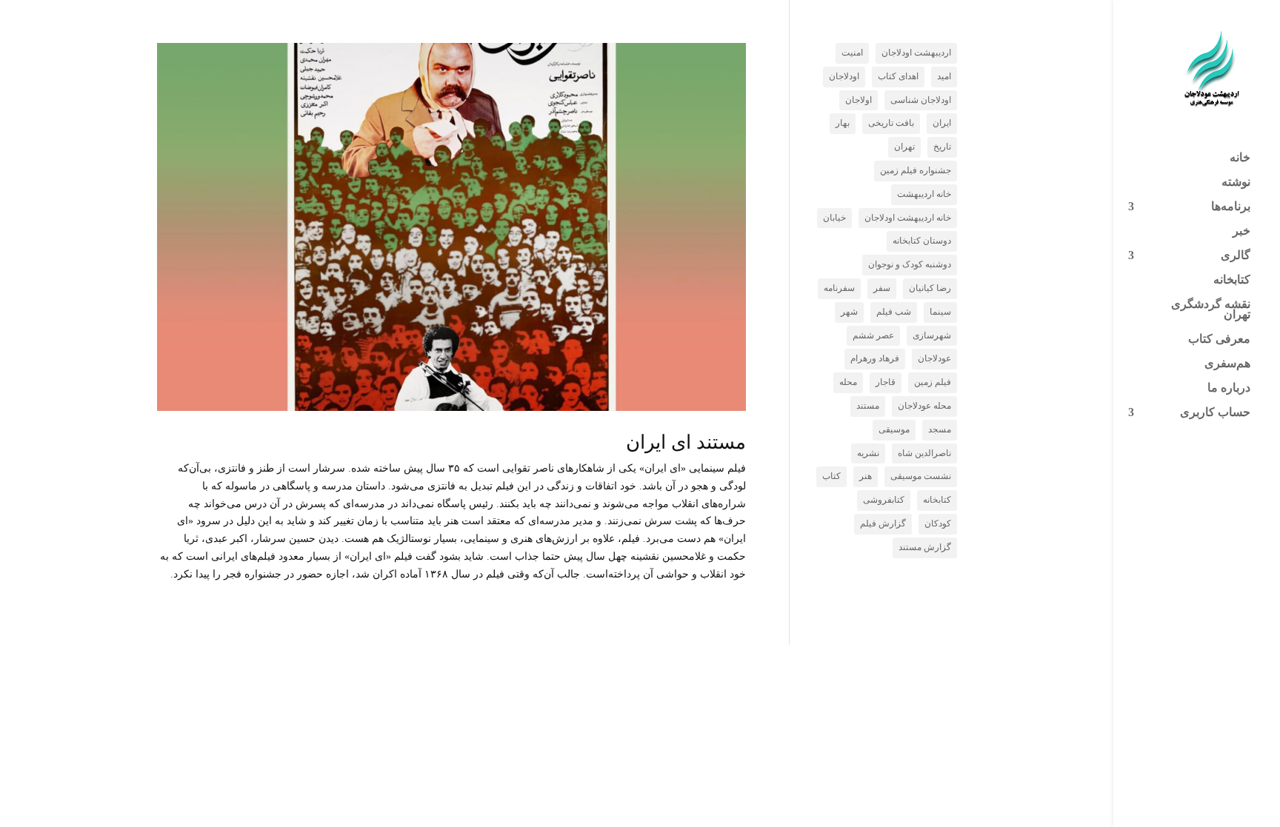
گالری (1235, 255)
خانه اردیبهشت (924, 194)
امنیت (852, 52)
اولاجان (858, 100)
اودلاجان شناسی (920, 100)
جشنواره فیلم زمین (915, 170)
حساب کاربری (1215, 412)
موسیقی (894, 429)
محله (848, 382)
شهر (849, 312)
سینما (940, 312)
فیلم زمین (932, 382)
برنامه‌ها (1230, 206)
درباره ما (1228, 388)
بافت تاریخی (891, 123)
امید (944, 76)
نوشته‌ (1235, 182)
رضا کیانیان (930, 288)
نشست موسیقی (920, 476)
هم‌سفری (1227, 363)
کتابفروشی (883, 500)
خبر (1241, 231)
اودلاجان (844, 76)
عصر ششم (873, 335)
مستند (867, 406)
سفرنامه (839, 288)
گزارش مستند (925, 547)
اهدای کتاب (898, 76)
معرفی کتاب (1219, 339)
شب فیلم (893, 312)
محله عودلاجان (924, 406)
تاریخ (942, 146)
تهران (904, 146)
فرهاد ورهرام (874, 358)
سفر (881, 288)
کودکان (937, 523)
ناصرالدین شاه (924, 453)
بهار (843, 123)
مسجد (939, 429)
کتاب (831, 476)
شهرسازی (932, 335)
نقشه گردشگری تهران (1210, 310)
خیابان (834, 217)
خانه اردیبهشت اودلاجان (907, 217)
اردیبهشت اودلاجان (916, 52)
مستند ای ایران (686, 442)
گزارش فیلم (883, 523)
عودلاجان (934, 358)
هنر (865, 476)
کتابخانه (1231, 280)
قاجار (886, 382)
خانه (1240, 158)
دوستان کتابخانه (922, 240)
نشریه (868, 453)
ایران (942, 123)
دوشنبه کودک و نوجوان (909, 264)
